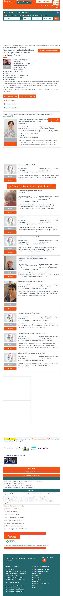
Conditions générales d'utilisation (41, 569)
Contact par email (11, 96)
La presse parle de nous (31, 472)
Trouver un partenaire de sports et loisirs (16, 579)
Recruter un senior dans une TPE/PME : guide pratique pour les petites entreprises (26, 497)
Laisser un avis (10, 100)
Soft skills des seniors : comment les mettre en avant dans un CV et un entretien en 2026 (28, 499)
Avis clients (31, 468)
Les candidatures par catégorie (14, 588)
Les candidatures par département (15, 586)
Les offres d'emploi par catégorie (14, 591)
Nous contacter (36, 587)
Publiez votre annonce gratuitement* (33, 186)
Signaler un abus (11, 104)
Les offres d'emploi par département (15, 589)
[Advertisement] (31, 32)
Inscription (56, 1)
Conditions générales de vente (40, 571)
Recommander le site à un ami (40, 583)
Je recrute (27, 12)
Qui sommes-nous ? (11, 569)
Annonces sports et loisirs (32, 475)
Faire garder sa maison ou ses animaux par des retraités (19, 487)
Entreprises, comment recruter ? (14, 577)
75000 (24, 67)
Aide (52, 5)
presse (10, 529)
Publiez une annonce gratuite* (44, 1)
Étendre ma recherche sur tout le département (15, 15)
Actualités (57, 7)
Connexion (56, 3)
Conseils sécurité (36, 575)
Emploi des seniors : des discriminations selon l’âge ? (18, 485)
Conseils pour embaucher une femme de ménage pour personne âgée (23, 481)
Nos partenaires (36, 579)
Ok (57, 18)
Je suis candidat (13, 12)
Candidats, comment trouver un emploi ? (16, 571)
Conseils (57, 5)
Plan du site (35, 581)
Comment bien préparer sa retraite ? (14, 483)
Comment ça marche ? (44, 5)
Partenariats (35, 577)
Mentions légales (36, 573)
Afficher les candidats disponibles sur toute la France (37, 15)
